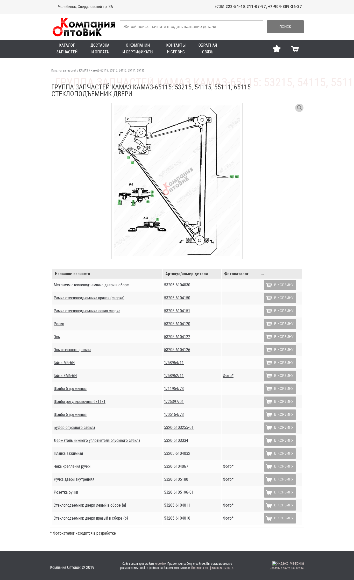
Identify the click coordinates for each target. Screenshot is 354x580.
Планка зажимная (68, 453)
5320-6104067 (176, 466)
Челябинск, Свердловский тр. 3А (85, 6)
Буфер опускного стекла (74, 427)
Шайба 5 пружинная (70, 388)
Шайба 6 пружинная (70, 414)
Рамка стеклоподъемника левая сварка (87, 310)
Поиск (285, 27)
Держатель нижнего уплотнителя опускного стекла (97, 440)
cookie (160, 563)
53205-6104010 (177, 518)
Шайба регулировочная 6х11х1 (79, 401)
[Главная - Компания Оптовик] (83, 27)
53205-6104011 (177, 505)
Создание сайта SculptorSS (287, 568)
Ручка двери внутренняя (74, 479)
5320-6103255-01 (179, 427)
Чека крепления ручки (72, 466)
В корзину (283, 285)
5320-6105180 (176, 479)
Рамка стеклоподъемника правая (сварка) (89, 297)
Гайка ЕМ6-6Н (65, 375)
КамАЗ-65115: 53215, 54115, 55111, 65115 (118, 70)
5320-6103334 (176, 440)
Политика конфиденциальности (212, 568)
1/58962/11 (174, 375)
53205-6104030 (177, 284)
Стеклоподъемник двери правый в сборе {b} (91, 518)
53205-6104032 (177, 453)
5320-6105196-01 (179, 492)
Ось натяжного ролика (72, 349)
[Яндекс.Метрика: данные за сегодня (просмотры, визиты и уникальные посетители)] (288, 563)
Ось (57, 336)
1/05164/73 (174, 414)
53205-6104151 (177, 310)
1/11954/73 (174, 388)
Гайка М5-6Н (64, 362)
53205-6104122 (177, 336)
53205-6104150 (177, 297)
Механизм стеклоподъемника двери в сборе (91, 284)
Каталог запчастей (63, 70)
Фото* (228, 375)
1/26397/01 (174, 401)
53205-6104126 (177, 349)
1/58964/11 (174, 362)
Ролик (59, 323)
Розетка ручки (66, 492)
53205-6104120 (177, 323)
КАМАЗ (83, 70)
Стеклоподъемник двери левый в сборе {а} (90, 505)
